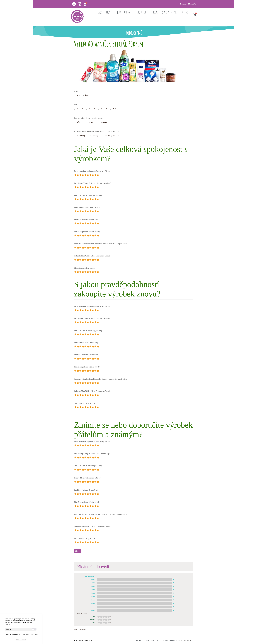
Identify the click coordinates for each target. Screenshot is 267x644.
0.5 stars (92, 610)
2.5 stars (92, 596)
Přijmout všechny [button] (30, 634)
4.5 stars (92, 583)
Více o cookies (21, 640)
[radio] (75, 175)
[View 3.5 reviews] (134, 589)
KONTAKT (186, 17)
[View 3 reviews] (134, 593)
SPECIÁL (154, 12)
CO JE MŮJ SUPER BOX (122, 12)
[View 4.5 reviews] (134, 583)
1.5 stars (92, 603)
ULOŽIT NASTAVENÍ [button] (13, 634)
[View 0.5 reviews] (134, 610)
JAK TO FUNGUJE (141, 12)
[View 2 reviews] (134, 600)
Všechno (80, 122)
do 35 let (92, 109)
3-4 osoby (94, 136)
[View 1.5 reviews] (134, 603)
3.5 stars (92, 589)
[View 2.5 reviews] (134, 596)
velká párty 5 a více (111, 136)
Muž (79, 95)
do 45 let (104, 109)
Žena (87, 95)
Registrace (183, 4)
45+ (114, 109)
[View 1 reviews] (134, 607)
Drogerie (92, 122)
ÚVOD (100, 12)
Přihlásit (191, 4)
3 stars (93, 593)
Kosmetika (105, 122)
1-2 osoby (81, 136)
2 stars (93, 600)
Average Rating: (90, 576)
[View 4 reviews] (134, 586)
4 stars (93, 586)
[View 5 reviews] (134, 579)
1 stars (93, 607)
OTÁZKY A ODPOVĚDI (169, 12)
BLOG (108, 12)
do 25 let (80, 109)
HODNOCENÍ (185, 12)
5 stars (93, 579)
